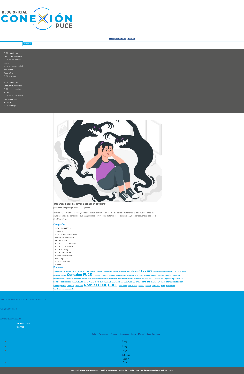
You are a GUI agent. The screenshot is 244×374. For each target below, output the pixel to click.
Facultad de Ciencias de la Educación (104, 279)
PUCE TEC (156, 286)
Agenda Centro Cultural (74, 271)
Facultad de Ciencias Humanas (129, 279)
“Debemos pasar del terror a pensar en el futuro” (79, 204)
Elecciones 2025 (59, 279)
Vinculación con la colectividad (63, 289)
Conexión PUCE (79, 274)
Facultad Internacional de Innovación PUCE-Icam (119, 282)
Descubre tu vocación (13, 56)
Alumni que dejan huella (66, 234)
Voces (6, 63)
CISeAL (183, 271)
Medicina (79, 286)
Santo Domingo (153, 334)
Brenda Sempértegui (64, 208)
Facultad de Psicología (96, 282)
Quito (163, 286)
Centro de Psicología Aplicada (163, 271)
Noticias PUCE (95, 285)
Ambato (113, 334)
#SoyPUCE (8, 73)
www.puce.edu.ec (117, 38)
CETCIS (176, 271)
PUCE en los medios (12, 60)
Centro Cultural (107, 271)
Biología (99, 271)
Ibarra (133, 334)
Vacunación (170, 286)
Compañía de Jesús (59, 275)
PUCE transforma (11, 53)
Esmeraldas (124, 334)
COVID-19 (104, 275)
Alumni (86, 271)
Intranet (131, 38)
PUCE (112, 285)
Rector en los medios (64, 256)
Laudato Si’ (70, 286)
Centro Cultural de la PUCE (121, 271)
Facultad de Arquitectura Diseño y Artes (78, 279)
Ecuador (168, 275)
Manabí (141, 334)
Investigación (59, 285)
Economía (161, 275)
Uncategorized (61, 258)
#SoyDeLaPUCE (59, 271)
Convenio (96, 275)
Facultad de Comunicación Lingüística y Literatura (162, 279)
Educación (176, 275)
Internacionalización (174, 282)
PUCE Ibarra (123, 286)
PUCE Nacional (132, 286)
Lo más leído (61, 240)
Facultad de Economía (62, 282)
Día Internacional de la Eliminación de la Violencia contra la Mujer (132, 275)
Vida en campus (10, 70)
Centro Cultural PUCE (141, 271)
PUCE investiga (10, 76)
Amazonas (103, 334)
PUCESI (148, 286)
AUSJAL (92, 271)
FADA (138, 282)
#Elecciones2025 (63, 228)
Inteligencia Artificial (158, 282)
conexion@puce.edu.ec (10, 319)
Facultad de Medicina (80, 282)
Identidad (145, 281)
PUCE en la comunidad (13, 66)
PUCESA (141, 286)
